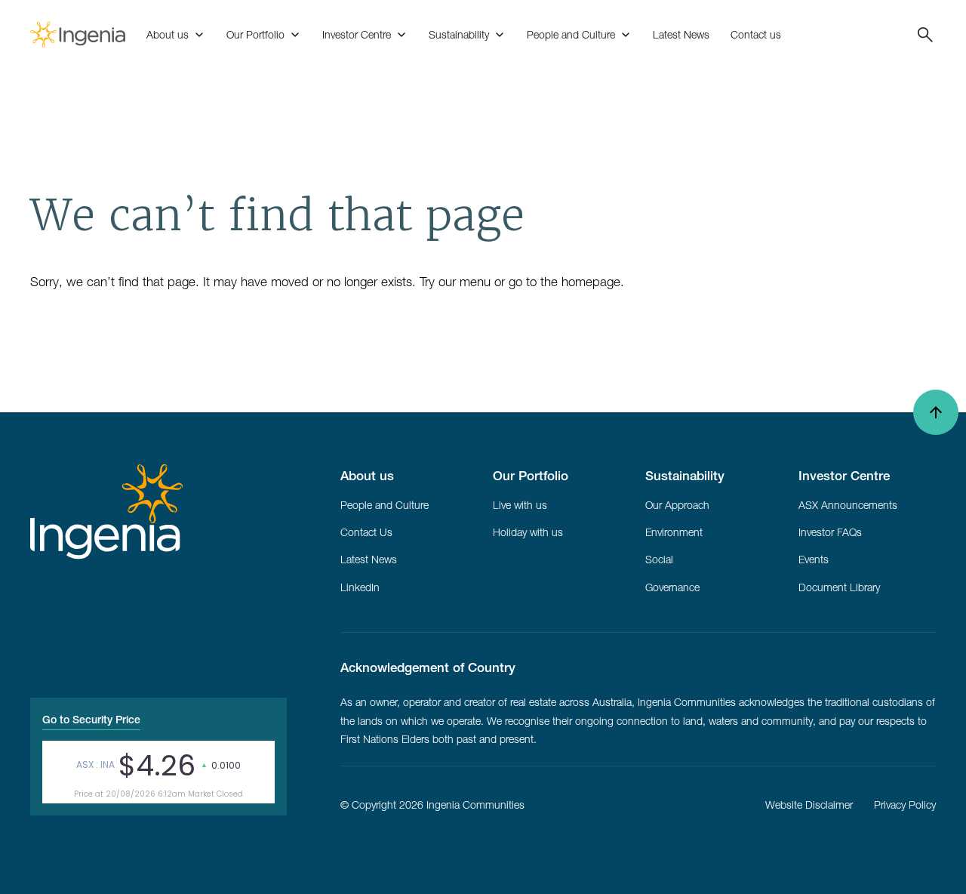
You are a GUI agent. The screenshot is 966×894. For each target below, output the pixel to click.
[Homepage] (77, 34)
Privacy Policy (905, 805)
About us (167, 35)
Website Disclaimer (809, 805)
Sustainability (459, 35)
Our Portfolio (255, 35)
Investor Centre (356, 35)
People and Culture (571, 35)
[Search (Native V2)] (919, 34)
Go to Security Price (91, 719)
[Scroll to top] (935, 412)
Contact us (756, 35)
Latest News (681, 35)
